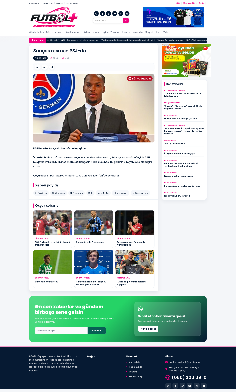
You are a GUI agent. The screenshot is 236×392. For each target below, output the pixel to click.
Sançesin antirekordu (46, 281)
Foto (158, 32)
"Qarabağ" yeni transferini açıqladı (131, 283)
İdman (96, 32)
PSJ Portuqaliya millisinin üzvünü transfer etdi (52, 243)
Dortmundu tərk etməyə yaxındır (65, 40)
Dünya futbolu (53, 32)
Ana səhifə (34, 3)
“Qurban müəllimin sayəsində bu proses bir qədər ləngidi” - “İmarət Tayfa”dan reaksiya (124, 40)
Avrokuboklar (72, 32)
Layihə (105, 32)
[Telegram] (127, 13)
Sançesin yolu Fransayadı (90, 242)
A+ (44, 67)
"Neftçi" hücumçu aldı (178, 40)
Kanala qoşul (148, 328)
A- (37, 67)
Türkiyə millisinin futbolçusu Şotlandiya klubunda (91, 283)
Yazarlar (115, 32)
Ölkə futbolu (35, 32)
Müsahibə (138, 32)
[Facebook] (102, 13)
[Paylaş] (51, 67)
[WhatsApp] (120, 13)
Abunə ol (96, 330)
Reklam (59, 3)
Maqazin (149, 32)
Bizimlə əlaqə (72, 3)
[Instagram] (96, 13)
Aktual (87, 32)
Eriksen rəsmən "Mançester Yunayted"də (131, 243)
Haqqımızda (47, 3)
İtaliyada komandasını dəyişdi (205, 40)
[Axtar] (126, 20)
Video (166, 32)
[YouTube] (114, 13)
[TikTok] (108, 13)
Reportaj (126, 32)
